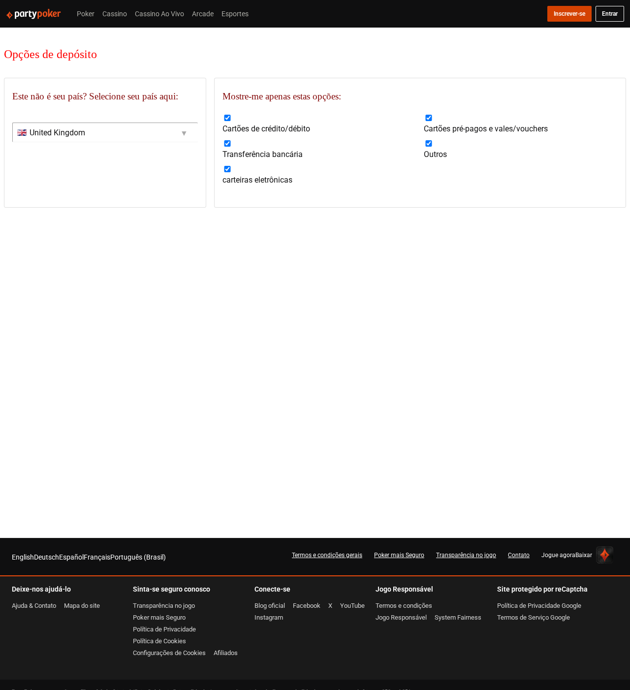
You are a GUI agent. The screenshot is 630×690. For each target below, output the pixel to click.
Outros (435, 154)
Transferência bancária (262, 154)
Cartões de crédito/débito (266, 128)
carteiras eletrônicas (257, 180)
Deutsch (46, 557)
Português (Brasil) (138, 557)
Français (97, 557)
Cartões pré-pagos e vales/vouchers (486, 128)
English (23, 557)
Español (71, 557)
